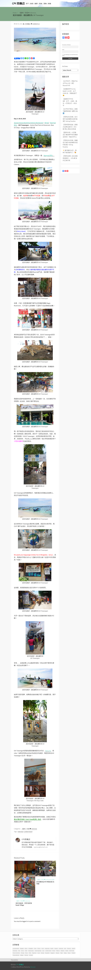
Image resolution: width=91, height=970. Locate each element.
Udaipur (21, 955)
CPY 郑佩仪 (20, 964)
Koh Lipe (48, 751)
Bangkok (22, 948)
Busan (26, 948)
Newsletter (14, 960)
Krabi (26, 950)
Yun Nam (31, 955)
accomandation (16, 948)
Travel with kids (16, 955)
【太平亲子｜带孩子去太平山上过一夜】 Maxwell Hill (70, 83)
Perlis (30, 952)
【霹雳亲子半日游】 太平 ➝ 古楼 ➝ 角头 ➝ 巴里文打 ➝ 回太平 (70, 102)
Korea (22, 950)
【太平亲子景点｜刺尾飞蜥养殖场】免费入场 (70, 110)
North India (71, 950)
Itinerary (69, 948)
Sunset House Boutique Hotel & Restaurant (28, 123)
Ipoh (65, 948)
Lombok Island (28, 831)
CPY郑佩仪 (27, 24)
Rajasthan (34, 952)
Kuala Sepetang (38, 950)
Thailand (73, 952)
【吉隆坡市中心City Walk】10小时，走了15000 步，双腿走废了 (70, 91)
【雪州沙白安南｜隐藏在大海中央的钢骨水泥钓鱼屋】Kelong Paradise (70, 143)
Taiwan (69, 952)
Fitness (38, 948)
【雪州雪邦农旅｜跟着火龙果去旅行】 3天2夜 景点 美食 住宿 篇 (70, 127)
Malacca (58, 950)
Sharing (42, 952)
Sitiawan (57, 952)
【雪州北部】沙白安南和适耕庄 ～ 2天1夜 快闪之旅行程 (70, 158)
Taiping (65, 952)
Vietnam (26, 955)
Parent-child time (16, 952)
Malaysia (62, 950)
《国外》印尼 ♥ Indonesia (27, 13)
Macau (53, 950)
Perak (26, 952)
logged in (25, 921)
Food (43, 948)
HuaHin (51, 948)
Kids (19, 950)
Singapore (53, 952)
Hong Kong (47, 948)
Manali (66, 950)
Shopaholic (47, 952)
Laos (43, 950)
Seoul (39, 952)
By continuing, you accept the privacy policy (70, 55)
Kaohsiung (15, 950)
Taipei (61, 952)
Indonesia (20, 831)
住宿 (53, 879)
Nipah (47, 123)
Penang (22, 952)
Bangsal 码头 (48, 155)
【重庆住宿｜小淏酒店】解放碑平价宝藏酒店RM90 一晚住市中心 (70, 135)
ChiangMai (30, 948)
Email (63, 49)
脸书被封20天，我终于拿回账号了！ (70, 151)
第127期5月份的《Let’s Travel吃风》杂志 (27, 819)
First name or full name (66, 44)
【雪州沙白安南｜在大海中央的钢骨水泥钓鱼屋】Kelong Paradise (70, 119)
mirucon (32, 967)
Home (15, 13)
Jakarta (73, 948)
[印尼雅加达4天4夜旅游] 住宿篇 (45, 883)
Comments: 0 (36, 24)
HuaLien (56, 948)
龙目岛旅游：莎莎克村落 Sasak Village (24, 904)
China (35, 948)
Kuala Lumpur (31, 950)
